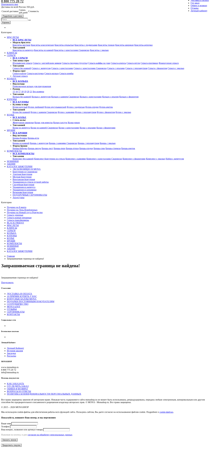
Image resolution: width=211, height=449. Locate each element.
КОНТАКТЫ (13, 314)
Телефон (5, 426)
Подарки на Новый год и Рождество (25, 212)
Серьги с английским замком (47, 63)
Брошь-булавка (20, 138)
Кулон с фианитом (106, 112)
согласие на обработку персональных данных (50, 434)
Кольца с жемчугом (41, 96)
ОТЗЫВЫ (12, 309)
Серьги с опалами (116, 68)
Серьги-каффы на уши (99, 63)
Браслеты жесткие (21, 45)
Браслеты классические (42, 45)
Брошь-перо (59, 148)
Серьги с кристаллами (62, 68)
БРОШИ (11, 241)
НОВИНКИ (13, 246)
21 (31, 91)
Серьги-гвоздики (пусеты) (75, 63)
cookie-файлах (166, 412)
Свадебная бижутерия (23, 184)
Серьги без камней (22, 68)
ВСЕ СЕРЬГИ (20, 58)
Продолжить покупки (11, 445)
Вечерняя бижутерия (23, 192)
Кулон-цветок (106, 107)
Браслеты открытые (64, 45)
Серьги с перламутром (136, 68)
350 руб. (30, 7)
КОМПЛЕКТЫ (14, 243)
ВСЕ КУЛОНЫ (21, 102)
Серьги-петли (133, 63)
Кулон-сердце (92, 107)
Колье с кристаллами (69, 128)
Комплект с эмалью (155, 159)
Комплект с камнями (75, 159)
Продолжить (7, 282)
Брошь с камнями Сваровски (63, 143)
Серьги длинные (15, 215)
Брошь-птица (72, 148)
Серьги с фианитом (157, 68)
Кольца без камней (22, 96)
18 (22, 91)
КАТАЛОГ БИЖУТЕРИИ (19, 251)
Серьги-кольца (51, 73)
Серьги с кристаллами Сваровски (90, 68)
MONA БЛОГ (13, 306)
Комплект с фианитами (134, 159)
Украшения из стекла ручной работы (31, 182)
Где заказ (195, 3)
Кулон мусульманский (55, 107)
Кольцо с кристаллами (91, 96)
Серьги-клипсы (118, 63)
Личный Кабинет (15, 348)
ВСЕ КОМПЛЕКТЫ (23, 153)
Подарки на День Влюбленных (22, 210)
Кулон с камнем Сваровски (44, 112)
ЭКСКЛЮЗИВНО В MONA (27, 169)
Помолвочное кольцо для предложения (32, 86)
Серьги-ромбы (66, 73)
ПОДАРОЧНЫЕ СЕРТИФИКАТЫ (30, 195)
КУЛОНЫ (12, 235)
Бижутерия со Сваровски (25, 171)
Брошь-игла (33, 138)
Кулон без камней (21, 112)
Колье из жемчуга (21, 128)
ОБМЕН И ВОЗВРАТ (17, 389)
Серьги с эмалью (176, 68)
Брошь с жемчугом (39, 143)
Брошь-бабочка (20, 148)
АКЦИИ (11, 248)
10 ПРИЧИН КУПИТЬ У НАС (22, 296)
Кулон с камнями (66, 112)
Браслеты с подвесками (85, 45)
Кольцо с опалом (110, 96)
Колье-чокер (74, 122)
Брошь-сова (99, 148)
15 (14, 91)
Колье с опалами (88, 128)
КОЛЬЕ (10, 238)
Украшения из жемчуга (24, 187)
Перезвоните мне (9, 4)
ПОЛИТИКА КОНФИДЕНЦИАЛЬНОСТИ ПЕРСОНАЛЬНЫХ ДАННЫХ (44, 394)
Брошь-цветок (128, 148)
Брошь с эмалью (108, 143)
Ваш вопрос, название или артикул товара (22, 429)
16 (17, 91)
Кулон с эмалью (123, 112)
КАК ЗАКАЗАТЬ (15, 383)
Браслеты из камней (44, 50)
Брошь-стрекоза (113, 148)
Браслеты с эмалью (99, 50)
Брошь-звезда (34, 148)
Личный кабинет (199, 10)
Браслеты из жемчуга (23, 50)
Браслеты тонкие (106, 45)
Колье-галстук (60, 122)
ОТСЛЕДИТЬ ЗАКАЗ (18, 386)
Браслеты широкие (124, 45)
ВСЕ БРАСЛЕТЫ (22, 40)
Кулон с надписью (76, 107)
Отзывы (195, 8)
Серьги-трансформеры (18, 220)
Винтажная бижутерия (24, 179)
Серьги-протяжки (149, 63)
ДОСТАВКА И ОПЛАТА (19, 293)
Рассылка (11, 356)
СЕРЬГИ (11, 230)
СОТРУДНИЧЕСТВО (17, 304)
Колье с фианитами (105, 128)
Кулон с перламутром (85, 112)
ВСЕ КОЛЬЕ (19, 117)
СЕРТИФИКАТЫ (16, 312)
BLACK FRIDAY (15, 223)
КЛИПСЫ (12, 228)
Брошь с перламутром (88, 143)
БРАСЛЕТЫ (13, 225)
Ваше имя (6, 423)
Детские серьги (20, 76)
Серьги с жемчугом (41, 68)
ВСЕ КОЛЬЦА (20, 81)
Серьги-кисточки (35, 73)
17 (19, 91)
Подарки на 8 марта (16, 207)
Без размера (38, 91)
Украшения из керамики (24, 190)
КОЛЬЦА (11, 233)
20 (28, 91)
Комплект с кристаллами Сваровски (104, 159)
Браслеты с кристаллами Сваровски (71, 50)
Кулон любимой (36, 107)
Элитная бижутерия (22, 174)
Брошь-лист (47, 148)
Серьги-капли (19, 73)
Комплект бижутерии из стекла (49, 159)
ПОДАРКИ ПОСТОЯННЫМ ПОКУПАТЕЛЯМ (30, 301)
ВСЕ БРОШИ (20, 133)
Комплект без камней (23, 159)
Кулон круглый (20, 107)
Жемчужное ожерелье (23, 122)
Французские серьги (169, 63)
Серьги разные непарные (19, 217)
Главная (11, 256)
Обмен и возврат (199, 5)
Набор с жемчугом (175, 159)
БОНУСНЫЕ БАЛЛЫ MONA (21, 299)
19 (25, 91)
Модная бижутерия (22, 177)
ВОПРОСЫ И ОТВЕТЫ (19, 391)
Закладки (11, 353)
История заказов (15, 350)
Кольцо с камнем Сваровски (65, 96)
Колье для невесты (43, 122)
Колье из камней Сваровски (44, 128)
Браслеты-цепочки (143, 45)
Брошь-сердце (86, 148)
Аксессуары (18, 197)
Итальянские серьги (22, 63)
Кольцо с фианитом (129, 96)
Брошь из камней (21, 143)
